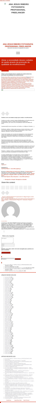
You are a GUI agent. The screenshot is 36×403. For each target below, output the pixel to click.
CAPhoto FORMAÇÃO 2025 (11, 366)
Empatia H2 (3, 82)
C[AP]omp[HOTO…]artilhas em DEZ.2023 (14, 398)
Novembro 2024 (8, 285)
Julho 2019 (7, 340)
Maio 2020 (7, 330)
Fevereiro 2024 (8, 292)
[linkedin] (12, 187)
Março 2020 (7, 332)
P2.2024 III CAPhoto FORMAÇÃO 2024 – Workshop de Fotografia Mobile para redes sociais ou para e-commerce (19, 392)
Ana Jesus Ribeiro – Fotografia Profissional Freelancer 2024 (18, 397)
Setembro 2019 (8, 338)
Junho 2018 (7, 353)
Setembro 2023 (8, 297)
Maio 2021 (7, 318)
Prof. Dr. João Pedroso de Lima (24, 83)
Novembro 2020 (8, 323)
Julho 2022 (7, 309)
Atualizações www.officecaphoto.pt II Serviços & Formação (17, 383)
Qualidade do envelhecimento (22, 84)
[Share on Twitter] (7, 113)
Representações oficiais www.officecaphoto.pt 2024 (16, 382)
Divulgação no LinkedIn (21, 179)
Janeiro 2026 (8, 277)
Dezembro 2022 (8, 306)
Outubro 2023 (8, 296)
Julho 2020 (7, 328)
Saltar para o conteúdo (5, 0)
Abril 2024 (7, 291)
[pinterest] (21, 187)
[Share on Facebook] (3, 113)
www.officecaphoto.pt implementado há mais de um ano (13, 88)
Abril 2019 (7, 343)
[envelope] (16, 187)
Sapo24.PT (8, 85)
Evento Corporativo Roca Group (12, 270)
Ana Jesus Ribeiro (7, 77)
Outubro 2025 (8, 280)
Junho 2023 (7, 300)
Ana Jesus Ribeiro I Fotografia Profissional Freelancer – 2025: (18, 367)
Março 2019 (7, 344)
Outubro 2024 (8, 286)
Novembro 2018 (8, 348)
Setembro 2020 (8, 325)
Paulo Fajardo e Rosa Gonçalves (11, 176)
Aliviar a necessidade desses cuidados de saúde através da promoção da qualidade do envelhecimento (18, 68)
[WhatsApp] (25, 187)
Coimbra (31, 81)
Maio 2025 (7, 282)
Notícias (14, 77)
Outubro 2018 (8, 349)
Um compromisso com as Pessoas (11, 87)
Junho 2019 (7, 341)
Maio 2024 (7, 290)
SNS (2, 87)
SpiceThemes (26, 400)
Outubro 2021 (8, 314)
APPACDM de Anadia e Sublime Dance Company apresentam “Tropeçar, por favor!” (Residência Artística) (18, 376)
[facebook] (3, 187)
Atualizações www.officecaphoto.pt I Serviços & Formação (17, 388)
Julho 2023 (7, 299)
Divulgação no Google (10, 179)
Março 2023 (7, 303)
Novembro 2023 (8, 295)
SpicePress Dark (18, 400)
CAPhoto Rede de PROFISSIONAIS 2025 (14, 365)
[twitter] (7, 187)
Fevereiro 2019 (8, 345)
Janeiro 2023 (8, 305)
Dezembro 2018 (8, 347)
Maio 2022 (7, 310)
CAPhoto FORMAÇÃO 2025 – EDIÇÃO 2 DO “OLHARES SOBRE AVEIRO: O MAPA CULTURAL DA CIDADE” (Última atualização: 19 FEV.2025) (19, 386)
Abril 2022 (7, 311)
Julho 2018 (7, 352)
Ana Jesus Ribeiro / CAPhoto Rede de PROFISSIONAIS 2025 (18, 268)
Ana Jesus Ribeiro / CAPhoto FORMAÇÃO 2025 (15, 363)
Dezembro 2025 (8, 278)
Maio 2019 (7, 342)
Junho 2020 (7, 329)
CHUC (28, 81)
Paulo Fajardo (14, 83)
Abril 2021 (7, 319)
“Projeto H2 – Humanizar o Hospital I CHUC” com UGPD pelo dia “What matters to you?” (18, 174)
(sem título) (7, 266)
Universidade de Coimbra (24, 87)
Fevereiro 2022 (8, 313)
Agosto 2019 (8, 339)
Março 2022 (7, 312)
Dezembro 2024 (8, 284)
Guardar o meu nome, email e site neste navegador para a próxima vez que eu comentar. (17, 249)
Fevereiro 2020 (8, 333)
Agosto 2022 (8, 308)
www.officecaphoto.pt (15, 168)
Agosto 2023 (8, 298)
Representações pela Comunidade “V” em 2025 (15, 267)
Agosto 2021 (8, 315)
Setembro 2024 (8, 287)
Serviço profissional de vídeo (27, 86)
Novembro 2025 (8, 279)
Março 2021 (7, 320)
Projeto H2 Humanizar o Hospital (8, 84)
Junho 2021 (7, 317)
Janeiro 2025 (8, 283)
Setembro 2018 (8, 350)
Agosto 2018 (8, 351)
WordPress (8, 400)
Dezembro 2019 (8, 335)
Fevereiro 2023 (8, 304)
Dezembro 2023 (8, 294)
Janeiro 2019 (8, 346)
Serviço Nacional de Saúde (17, 85)
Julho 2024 (7, 288)
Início (6, 66)
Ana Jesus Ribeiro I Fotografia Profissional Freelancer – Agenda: (19, 374)
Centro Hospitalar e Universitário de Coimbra (16, 81)
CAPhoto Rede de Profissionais (13, 171)
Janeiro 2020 (8, 334)
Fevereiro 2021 (8, 321)
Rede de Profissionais (21, 77)
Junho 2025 (7, 281)
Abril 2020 (7, 331)
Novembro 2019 (8, 336)
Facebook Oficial (29, 171)
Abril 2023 (7, 302)
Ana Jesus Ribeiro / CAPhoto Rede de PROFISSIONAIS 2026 (18, 264)
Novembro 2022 (8, 307)
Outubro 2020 (8, 324)
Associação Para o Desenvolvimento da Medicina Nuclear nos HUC (17, 80)
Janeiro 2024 (8, 293)
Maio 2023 (7, 301)
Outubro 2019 (8, 337)
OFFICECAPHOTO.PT (6, 83)
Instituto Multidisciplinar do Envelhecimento (16, 82)
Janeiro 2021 (8, 322)
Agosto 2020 (8, 326)
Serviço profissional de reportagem (13, 86)
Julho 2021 (7, 316)
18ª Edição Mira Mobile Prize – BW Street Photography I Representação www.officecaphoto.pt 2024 (17, 371)
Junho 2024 (7, 289)
